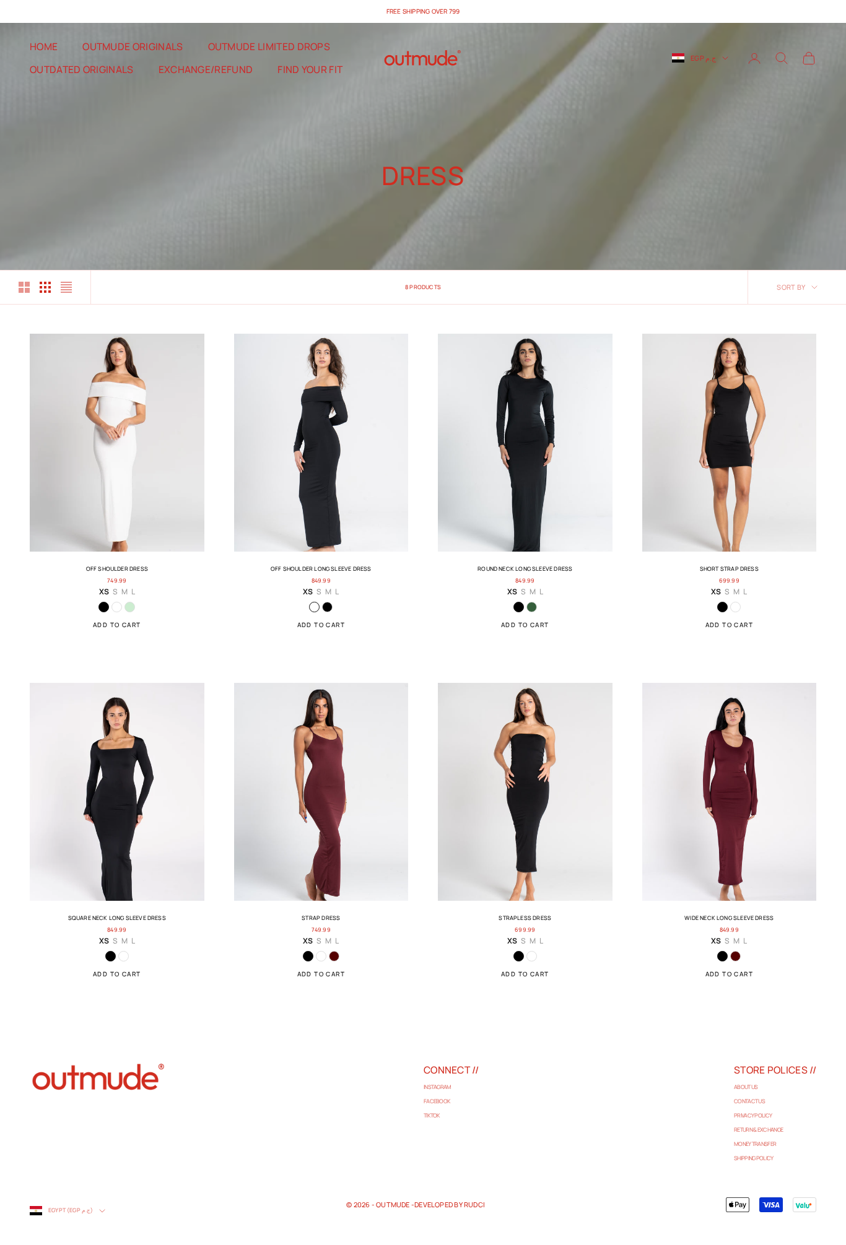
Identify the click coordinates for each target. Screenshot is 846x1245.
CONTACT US (749, 1101)
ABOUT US (745, 1087)
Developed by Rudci (449, 1204)
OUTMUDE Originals (132, 46)
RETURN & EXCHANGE (758, 1130)
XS (104, 591)
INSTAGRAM (437, 1087)
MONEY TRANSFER (755, 1144)
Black (103, 607)
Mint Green (129, 607)
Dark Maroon (334, 956)
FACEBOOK (437, 1101)
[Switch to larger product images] (24, 287)
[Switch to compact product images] (66, 287)
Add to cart (117, 624)
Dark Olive (531, 607)
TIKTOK (432, 1115)
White (116, 607)
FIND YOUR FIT (309, 69)
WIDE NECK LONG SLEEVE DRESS (729, 918)
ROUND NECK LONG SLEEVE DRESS (525, 569)
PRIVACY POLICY (753, 1115)
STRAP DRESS (321, 918)
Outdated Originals (82, 69)
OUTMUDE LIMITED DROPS (269, 46)
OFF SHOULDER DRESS (117, 569)
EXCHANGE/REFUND (206, 69)
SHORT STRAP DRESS (729, 569)
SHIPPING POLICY (754, 1158)
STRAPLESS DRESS (525, 918)
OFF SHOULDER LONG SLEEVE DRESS (321, 569)
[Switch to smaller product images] (45, 287)
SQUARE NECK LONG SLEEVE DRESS (117, 918)
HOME (44, 46)
